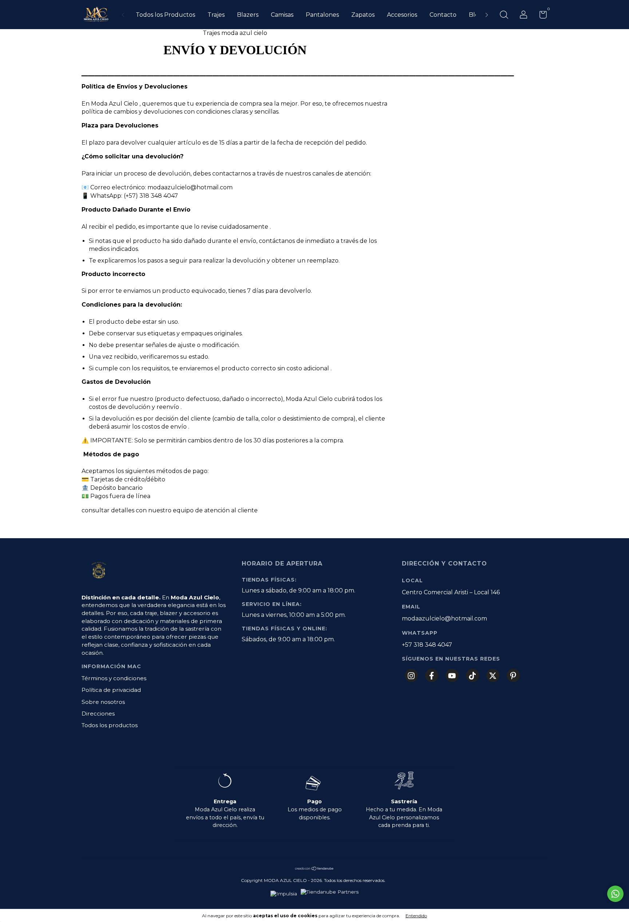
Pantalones (322, 14)
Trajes (216, 14)
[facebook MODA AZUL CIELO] (431, 675)
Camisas (282, 14)
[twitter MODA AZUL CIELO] (492, 675)
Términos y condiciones (114, 678)
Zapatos (363, 14)
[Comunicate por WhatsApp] (615, 894)
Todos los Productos (165, 14)
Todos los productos (110, 725)
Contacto (443, 14)
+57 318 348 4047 (427, 644)
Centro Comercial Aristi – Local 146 (451, 592)
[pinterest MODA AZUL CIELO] (513, 675)
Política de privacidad (111, 689)
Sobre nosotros (103, 701)
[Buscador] (504, 16)
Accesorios (402, 14)
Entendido (416, 915)
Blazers (247, 14)
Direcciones (98, 713)
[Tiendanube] (314, 869)
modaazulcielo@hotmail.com (444, 618)
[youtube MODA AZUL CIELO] (452, 675)
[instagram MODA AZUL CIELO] (411, 675)
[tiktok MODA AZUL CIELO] (472, 675)
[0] (540, 16)
